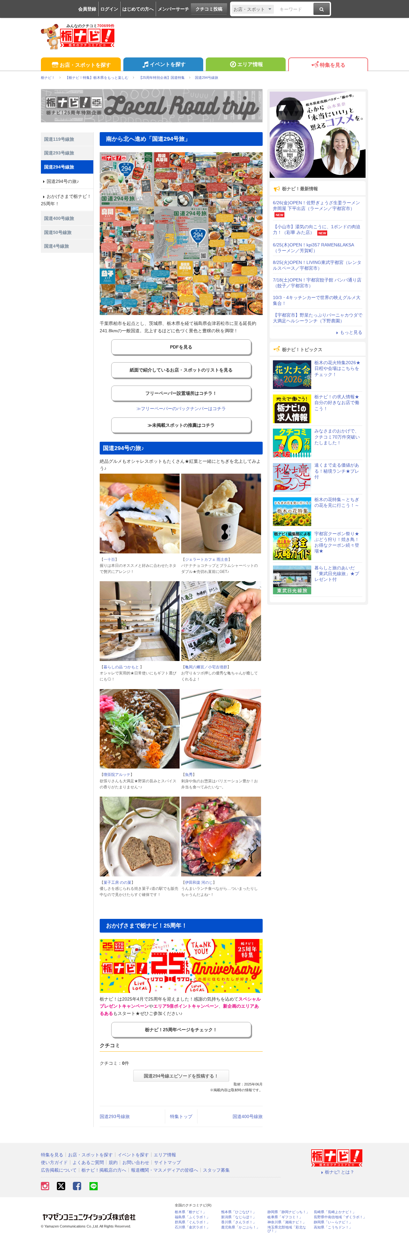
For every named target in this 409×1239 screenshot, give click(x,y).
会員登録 (87, 8)
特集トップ (181, 1116)
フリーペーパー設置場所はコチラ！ (181, 393)
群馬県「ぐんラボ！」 (192, 1222)
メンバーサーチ (173, 8)
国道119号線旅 (59, 139)
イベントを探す (168, 64)
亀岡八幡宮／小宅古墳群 (206, 667)
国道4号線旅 (56, 246)
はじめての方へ (138, 8)
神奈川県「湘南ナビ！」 (286, 1222)
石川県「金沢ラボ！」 (192, 1227)
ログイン (109, 8)
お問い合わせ (135, 1162)
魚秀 (189, 774)
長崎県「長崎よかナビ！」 (335, 1212)
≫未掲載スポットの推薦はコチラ (181, 425)
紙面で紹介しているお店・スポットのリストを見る (181, 369)
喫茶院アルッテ (117, 774)
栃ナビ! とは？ (339, 1172)
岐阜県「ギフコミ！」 (285, 1217)
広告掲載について (59, 1170)
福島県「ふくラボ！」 (192, 1217)
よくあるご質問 (88, 1162)
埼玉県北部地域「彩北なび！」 (286, 1229)
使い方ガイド (54, 1162)
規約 (113, 1162)
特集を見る (332, 65)
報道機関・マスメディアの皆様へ (164, 1170)
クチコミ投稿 (209, 8)
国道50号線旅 (58, 232)
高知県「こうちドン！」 (333, 1227)
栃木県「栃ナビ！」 (190, 1212)
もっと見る (351, 332)
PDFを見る (181, 346)
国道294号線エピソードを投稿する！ (181, 1075)
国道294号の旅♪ (63, 181)
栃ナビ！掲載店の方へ (103, 1170)
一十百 (109, 559)
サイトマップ (167, 1162)
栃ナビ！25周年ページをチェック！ (181, 1029)
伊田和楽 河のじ (199, 882)
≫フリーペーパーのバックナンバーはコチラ (181, 408)
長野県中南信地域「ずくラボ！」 (340, 1217)
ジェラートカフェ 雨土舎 (206, 559)
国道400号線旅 (248, 1116)
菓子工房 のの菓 (117, 882)
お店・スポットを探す (85, 65)
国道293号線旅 (115, 1116)
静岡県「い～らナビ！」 (333, 1222)
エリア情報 (250, 64)
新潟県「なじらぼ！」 (238, 1217)
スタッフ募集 (216, 1170)
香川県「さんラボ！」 (238, 1222)
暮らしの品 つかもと (122, 667)
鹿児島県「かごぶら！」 (240, 1227)
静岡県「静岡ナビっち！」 (288, 1212)
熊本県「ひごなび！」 (238, 1212)
